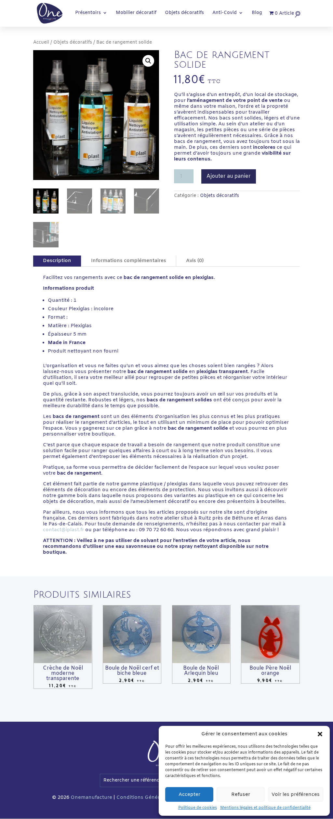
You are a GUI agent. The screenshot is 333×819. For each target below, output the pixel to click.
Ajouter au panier (228, 176)
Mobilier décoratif (136, 13)
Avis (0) (195, 260)
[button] (320, 734)
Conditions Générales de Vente (154, 797)
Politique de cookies (197, 808)
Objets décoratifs (184, 13)
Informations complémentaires (128, 260)
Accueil (41, 42)
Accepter (189, 794)
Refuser (240, 794)
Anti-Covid (224, 13)
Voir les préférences (296, 794)
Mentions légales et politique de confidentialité (265, 808)
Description (57, 260)
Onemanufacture (91, 797)
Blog (257, 13)
